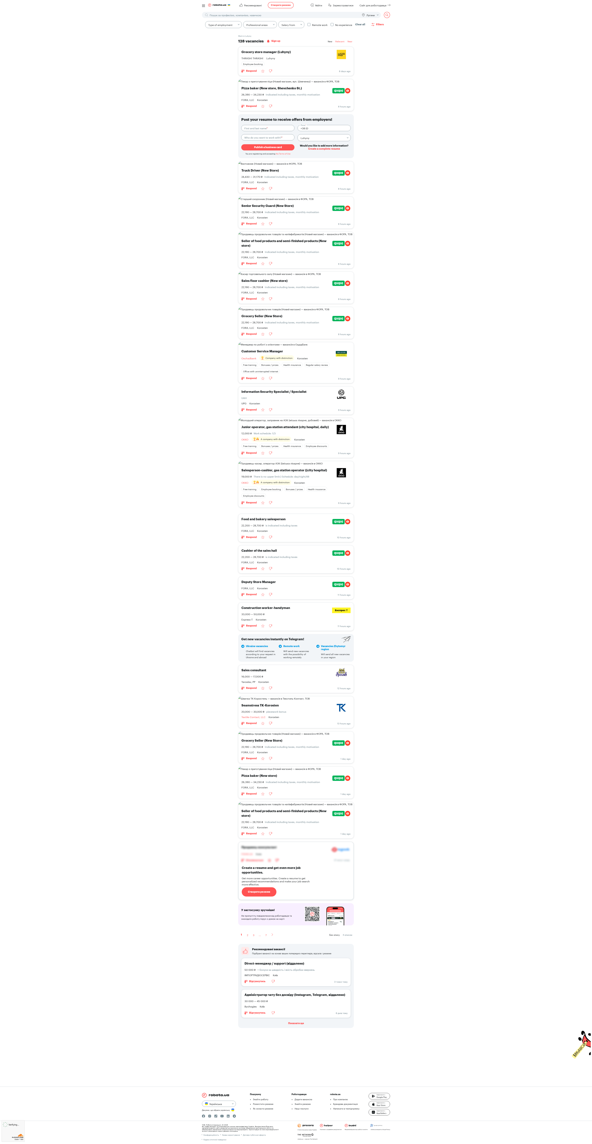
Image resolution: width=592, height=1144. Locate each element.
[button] (379, 1097)
